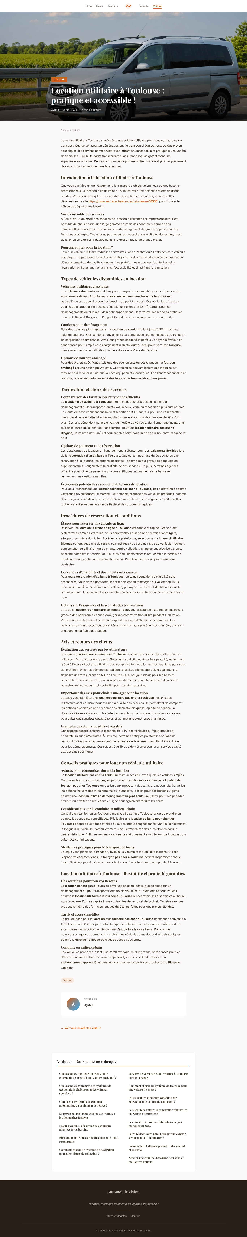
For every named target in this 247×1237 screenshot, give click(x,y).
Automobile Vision (124, 1191)
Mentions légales (117, 1215)
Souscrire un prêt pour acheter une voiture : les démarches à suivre (87, 1115)
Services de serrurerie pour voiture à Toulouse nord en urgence (158, 1075)
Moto (88, 6)
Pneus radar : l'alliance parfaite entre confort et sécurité (157, 1148)
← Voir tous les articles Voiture (81, 1028)
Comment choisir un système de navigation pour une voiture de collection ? (86, 1151)
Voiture (157, 6)
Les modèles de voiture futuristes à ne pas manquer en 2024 (155, 1124)
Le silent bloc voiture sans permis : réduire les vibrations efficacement (158, 1111)
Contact (135, 1215)
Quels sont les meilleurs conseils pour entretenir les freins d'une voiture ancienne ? (87, 1075)
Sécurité (144, 6)
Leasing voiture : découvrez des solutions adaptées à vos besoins (85, 1127)
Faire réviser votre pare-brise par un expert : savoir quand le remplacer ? (157, 1135)
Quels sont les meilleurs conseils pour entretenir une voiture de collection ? (153, 1099)
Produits (113, 6)
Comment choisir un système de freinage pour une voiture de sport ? (158, 1087)
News (99, 6)
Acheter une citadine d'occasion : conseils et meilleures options (156, 1159)
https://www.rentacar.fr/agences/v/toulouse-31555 (123, 201)
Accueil (65, 129)
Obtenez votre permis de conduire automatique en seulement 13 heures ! (83, 1103)
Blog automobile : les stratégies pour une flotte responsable (88, 1139)
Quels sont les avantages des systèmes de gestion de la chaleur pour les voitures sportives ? (85, 1089)
